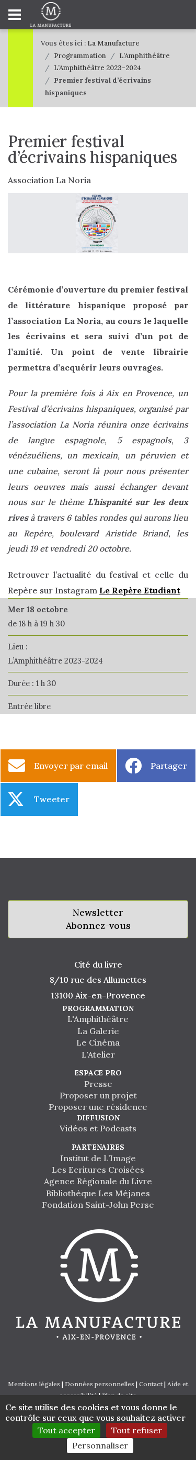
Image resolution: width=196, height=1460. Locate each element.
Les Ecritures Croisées (98, 1169)
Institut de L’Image (98, 1158)
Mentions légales (34, 1384)
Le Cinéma (98, 1042)
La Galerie (98, 1031)
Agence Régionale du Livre (98, 1181)
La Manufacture (113, 43)
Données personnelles (99, 1384)
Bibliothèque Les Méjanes (98, 1193)
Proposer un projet (98, 1095)
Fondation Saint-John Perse (98, 1204)
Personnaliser (100, 1445)
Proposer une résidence (98, 1107)
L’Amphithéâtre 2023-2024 (97, 67)
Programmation (80, 55)
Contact (151, 1384)
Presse (98, 1084)
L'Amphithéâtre (98, 1019)
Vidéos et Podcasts (98, 1128)
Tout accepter (66, 1430)
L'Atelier (98, 1054)
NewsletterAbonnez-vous (98, 919)
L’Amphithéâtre (144, 55)
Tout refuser (136, 1430)
